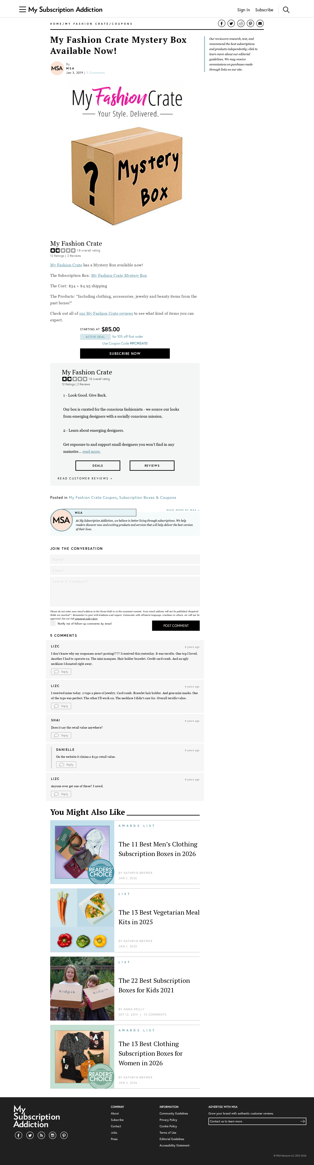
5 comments (96, 73)
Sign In (243, 10)
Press (114, 1139)
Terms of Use (168, 1132)
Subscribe (264, 10)
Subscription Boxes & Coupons (147, 497)
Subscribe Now (125, 353)
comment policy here (86, 618)
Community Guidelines (174, 1113)
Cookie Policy (168, 1126)
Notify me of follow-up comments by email (85, 623)
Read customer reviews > (85, 478)
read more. (91, 451)
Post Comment (176, 625)
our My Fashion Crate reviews (106, 313)
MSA (70, 68)
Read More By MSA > (183, 510)
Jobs (114, 1132)
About (115, 1113)
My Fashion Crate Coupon (93, 497)
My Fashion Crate (66, 265)
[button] (61, 671)
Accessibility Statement (174, 1145)
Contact (116, 1126)
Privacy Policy (168, 1120)
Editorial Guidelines (172, 1139)
